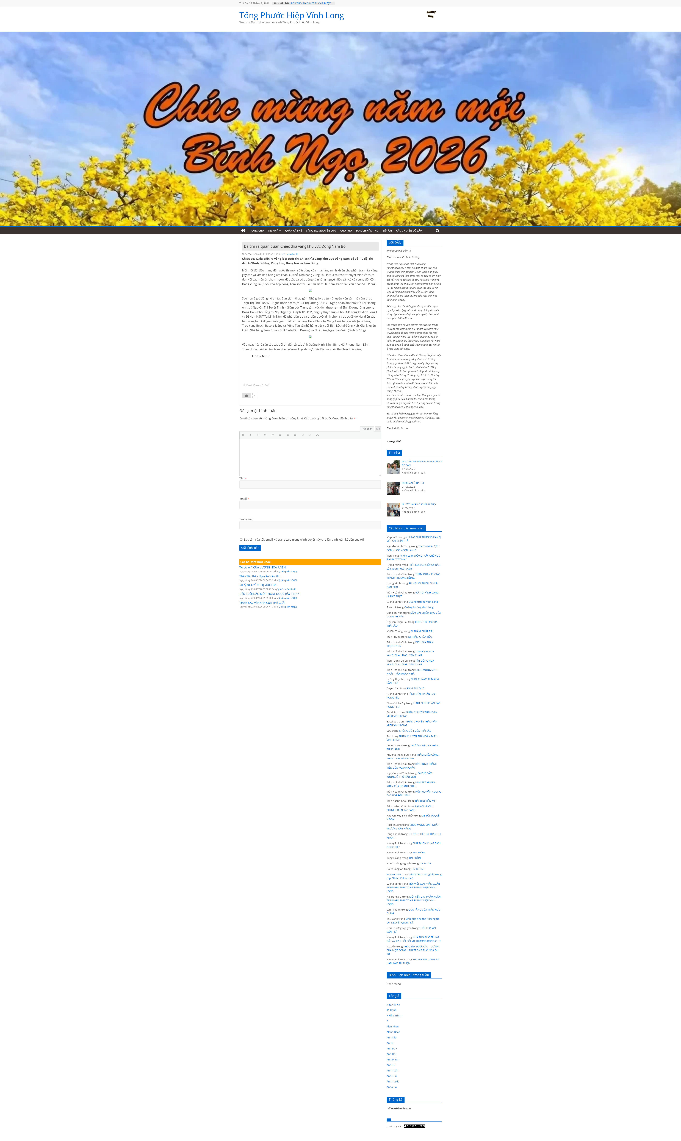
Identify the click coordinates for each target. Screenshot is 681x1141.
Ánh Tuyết (393, 1081)
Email (244, 499)
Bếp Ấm (387, 230)
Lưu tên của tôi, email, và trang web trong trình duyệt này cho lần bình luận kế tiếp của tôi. (304, 539)
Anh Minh (392, 1059)
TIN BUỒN (419, 852)
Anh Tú (391, 1065)
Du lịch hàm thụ (367, 230)
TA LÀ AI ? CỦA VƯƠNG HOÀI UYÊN (262, 567)
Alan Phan (393, 1026)
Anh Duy (392, 1048)
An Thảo (391, 1037)
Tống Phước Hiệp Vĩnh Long (291, 15)
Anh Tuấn (392, 1070)
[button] (243, 435)
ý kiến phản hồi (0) (289, 253)
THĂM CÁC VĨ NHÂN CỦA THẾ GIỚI (261, 603)
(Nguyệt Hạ (393, 1004)
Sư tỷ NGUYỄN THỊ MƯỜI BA (307, 3)
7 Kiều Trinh (394, 1015)
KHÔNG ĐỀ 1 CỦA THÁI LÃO (415, 730)
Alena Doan (393, 1032)
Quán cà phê (293, 230)
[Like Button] (246, 395)
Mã (378, 428)
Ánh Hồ (391, 1054)
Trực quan (366, 428)
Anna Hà (392, 1087)
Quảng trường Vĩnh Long (423, 601)
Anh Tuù (392, 1076)
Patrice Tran (394, 874)
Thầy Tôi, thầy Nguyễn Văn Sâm (260, 576)
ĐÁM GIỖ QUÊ (415, 688)
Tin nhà (273, 230)
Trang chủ (256, 230)
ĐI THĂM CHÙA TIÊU (422, 631)
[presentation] (244, 435)
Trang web (246, 519)
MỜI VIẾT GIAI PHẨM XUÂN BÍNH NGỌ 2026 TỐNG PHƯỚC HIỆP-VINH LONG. (413, 887)
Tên (243, 478)
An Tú (390, 1043)
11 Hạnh (392, 1010)
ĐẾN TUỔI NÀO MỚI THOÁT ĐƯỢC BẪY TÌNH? (269, 594)
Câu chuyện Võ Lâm (409, 230)
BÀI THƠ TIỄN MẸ (425, 800)
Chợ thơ (346, 230)
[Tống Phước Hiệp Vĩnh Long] (243, 230)
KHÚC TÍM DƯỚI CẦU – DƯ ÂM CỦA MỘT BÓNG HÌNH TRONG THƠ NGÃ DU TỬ (413, 950)
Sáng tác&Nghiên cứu (321, 230)
